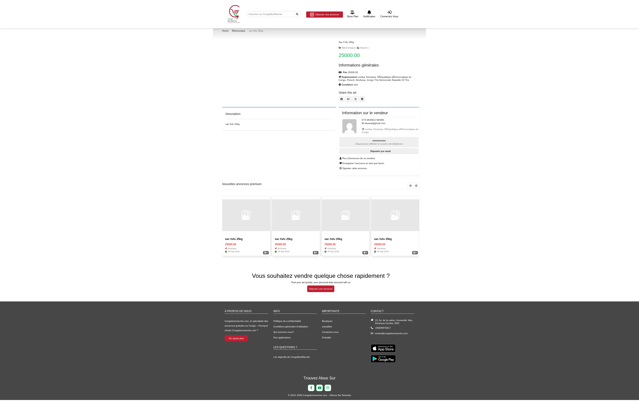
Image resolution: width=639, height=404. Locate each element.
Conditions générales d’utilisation (290, 326)
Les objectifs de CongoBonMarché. (291, 357)
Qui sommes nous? (283, 332)
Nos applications (282, 337)
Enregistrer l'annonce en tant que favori (363, 163)
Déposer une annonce (327, 14)
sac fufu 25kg (346, 42)
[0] (246, 215)
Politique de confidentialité (287, 321)
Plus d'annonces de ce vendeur (358, 158)
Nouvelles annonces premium (242, 184)
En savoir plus (236, 338)
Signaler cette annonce (354, 168)
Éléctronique (238, 30)
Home (225, 30)
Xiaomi (363, 47)
